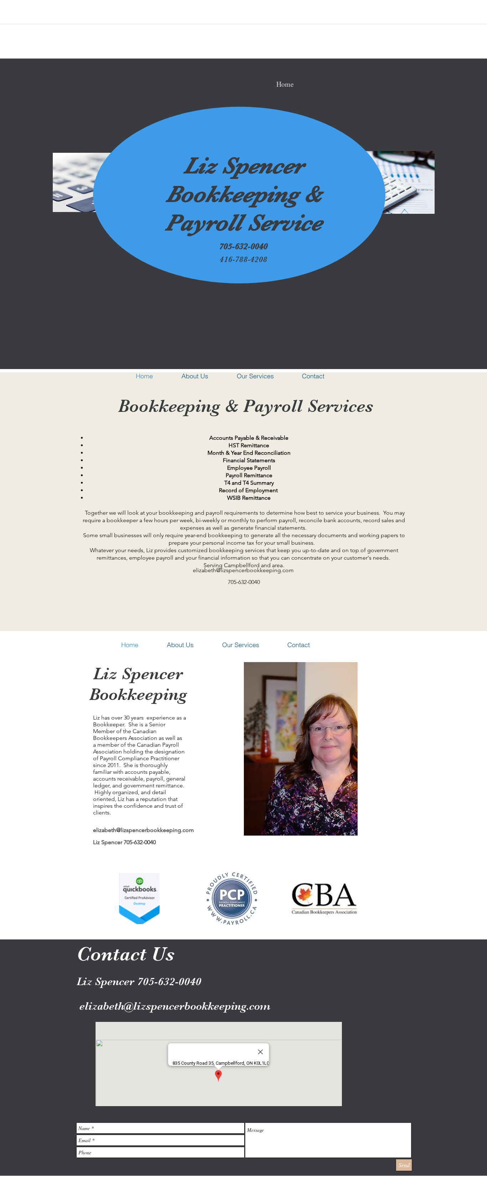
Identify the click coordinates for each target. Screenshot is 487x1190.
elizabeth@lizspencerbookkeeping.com (243, 570)
